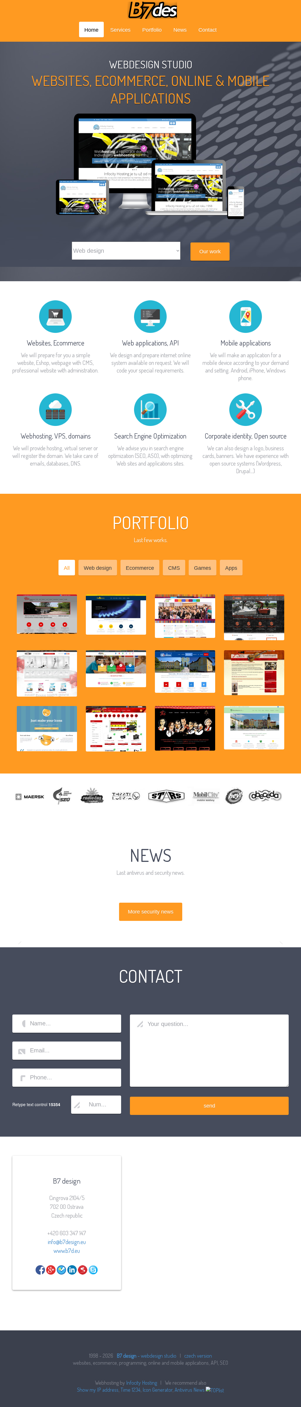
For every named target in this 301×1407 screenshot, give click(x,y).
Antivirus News (190, 1389)
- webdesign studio (146, 1355)
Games (202, 568)
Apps (231, 568)
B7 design (150, 10)
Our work (210, 252)
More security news (150, 912)
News (180, 30)
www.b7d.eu (66, 1250)
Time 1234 (131, 1389)
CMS (174, 568)
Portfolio (152, 30)
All (67, 568)
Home (91, 30)
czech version (198, 1355)
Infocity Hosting (141, 1382)
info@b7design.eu (67, 1242)
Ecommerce (140, 568)
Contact (207, 30)
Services (120, 30)
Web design (98, 568)
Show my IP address (97, 1389)
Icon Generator (158, 1389)
